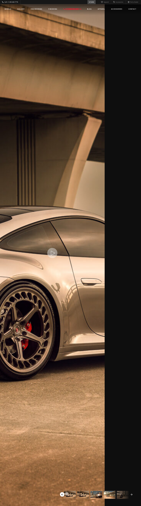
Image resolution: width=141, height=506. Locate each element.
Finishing (52, 9)
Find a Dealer (134, 2)
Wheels (8, 9)
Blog (89, 9)
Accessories (119, 2)
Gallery (21, 9)
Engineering (36, 9)
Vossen (72, 9)
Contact (132, 9)
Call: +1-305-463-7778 (11, 2)
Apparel (106, 2)
